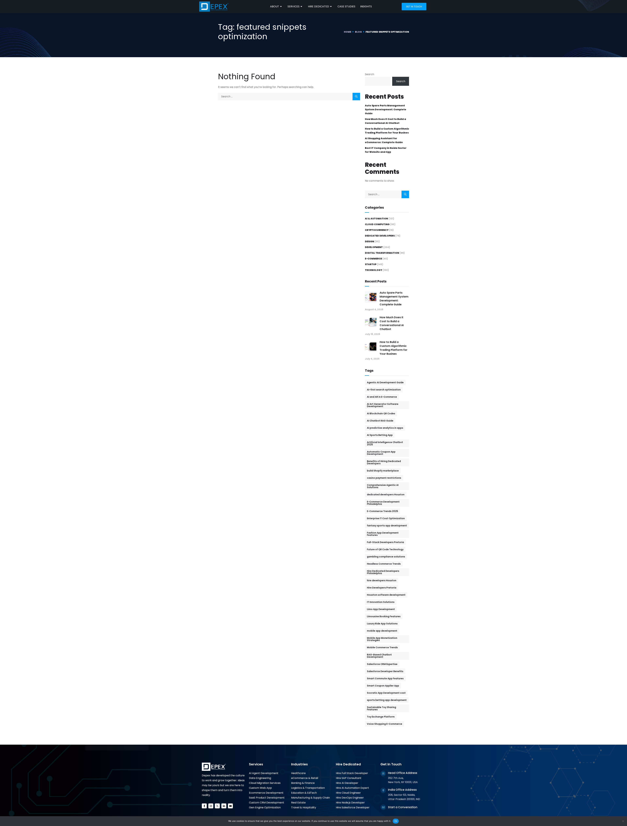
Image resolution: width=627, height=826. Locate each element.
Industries (299, 764)
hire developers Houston (381, 580)
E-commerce (373, 258)
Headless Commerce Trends (384, 563)
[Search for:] (289, 96)
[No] (623, 821)
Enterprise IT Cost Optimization (386, 518)
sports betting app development (387, 700)
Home (347, 31)
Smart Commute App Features (385, 678)
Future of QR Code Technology (385, 549)
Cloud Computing (377, 224)
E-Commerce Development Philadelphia (383, 503)
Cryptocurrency (376, 230)
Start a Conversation (402, 807)
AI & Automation (376, 218)
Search (369, 74)
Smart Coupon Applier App (383, 685)
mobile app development (382, 630)
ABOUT (274, 6)
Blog (358, 31)
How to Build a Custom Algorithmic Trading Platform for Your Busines (387, 130)
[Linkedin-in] (223, 805)
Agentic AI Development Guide (385, 382)
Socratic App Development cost (386, 692)
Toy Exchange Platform (381, 716)
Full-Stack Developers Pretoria (385, 542)
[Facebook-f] (204, 805)
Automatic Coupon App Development (381, 453)
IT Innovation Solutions (380, 602)
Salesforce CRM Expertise (382, 664)
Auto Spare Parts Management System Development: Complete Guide (385, 109)
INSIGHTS (366, 6)
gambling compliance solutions (386, 556)
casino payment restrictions (384, 477)
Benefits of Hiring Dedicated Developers (384, 462)
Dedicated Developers (380, 235)
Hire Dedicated (348, 764)
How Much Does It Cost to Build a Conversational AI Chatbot (385, 121)
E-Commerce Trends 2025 (382, 511)
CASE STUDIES (346, 6)
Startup (370, 264)
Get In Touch (391, 764)
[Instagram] (210, 805)
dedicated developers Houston (385, 494)
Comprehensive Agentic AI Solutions (383, 486)
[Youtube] (230, 805)
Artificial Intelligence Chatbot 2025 (385, 443)
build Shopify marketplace (383, 470)
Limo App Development (381, 609)
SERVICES (293, 6)
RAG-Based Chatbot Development (379, 656)
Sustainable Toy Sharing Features (381, 708)
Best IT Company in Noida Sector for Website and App (385, 150)
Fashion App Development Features (383, 534)
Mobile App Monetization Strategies (382, 639)
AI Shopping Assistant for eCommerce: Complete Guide (384, 140)
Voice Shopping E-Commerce (384, 724)
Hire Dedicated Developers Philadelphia (383, 572)
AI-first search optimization (384, 389)
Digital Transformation (382, 253)
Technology (373, 270)
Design (369, 241)
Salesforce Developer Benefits (385, 671)
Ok (395, 821)
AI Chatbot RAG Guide (380, 420)
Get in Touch (414, 6)
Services (256, 764)
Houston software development (386, 594)
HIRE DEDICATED (318, 6)
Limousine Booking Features (384, 616)
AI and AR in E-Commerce (382, 396)
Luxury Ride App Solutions (382, 623)
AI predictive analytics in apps (385, 428)
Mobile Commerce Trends (382, 647)
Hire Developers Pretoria (381, 587)
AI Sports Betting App (380, 435)
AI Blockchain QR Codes (381, 413)
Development (374, 247)
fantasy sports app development (387, 525)
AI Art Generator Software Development (382, 405)
